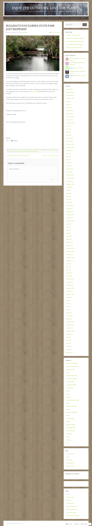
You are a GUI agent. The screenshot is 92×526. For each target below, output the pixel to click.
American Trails (70, 497)
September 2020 (70, 184)
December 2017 (70, 285)
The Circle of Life (78, 68)
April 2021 (68, 162)
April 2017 (68, 309)
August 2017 (69, 297)
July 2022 (68, 126)
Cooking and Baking (71, 385)
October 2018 (69, 254)
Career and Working (71, 378)
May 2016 (68, 343)
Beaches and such (70, 369)
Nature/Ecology (70, 418)
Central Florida (26, 149)
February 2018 (69, 279)
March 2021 (69, 166)
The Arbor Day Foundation (72, 515)
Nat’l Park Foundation (71, 506)
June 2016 (68, 340)
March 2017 (69, 313)
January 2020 (69, 208)
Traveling (68, 440)
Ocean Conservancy (71, 512)
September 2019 (70, 221)
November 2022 (70, 117)
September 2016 (70, 331)
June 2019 (68, 230)
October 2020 (69, 181)
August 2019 (69, 224)
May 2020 (68, 196)
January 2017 (69, 319)
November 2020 (70, 178)
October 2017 (69, 291)
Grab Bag (68, 397)
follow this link (33, 91)
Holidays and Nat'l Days (72, 412)
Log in (67, 457)
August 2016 (69, 334)
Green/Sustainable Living (72, 400)
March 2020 (69, 202)
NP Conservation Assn (71, 509)
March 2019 (69, 239)
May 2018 (68, 270)
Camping (50, 149)
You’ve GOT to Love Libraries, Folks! (50, 155)
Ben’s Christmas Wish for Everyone (75, 41)
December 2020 (70, 175)
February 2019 (69, 242)
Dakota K (72, 62)
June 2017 (68, 303)
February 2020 (69, 205)
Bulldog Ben (25, 32)
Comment (52, 179)
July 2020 (68, 190)
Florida (32, 149)
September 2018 (70, 257)
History (68, 409)
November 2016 (70, 325)
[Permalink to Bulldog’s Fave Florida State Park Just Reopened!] (32, 53)
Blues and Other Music (71, 375)
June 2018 (68, 267)
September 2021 (70, 147)
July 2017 (68, 300)
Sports (68, 437)
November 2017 (70, 288)
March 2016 (69, 349)
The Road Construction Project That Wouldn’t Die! (18, 155)
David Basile (72, 58)
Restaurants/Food (70, 427)
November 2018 (70, 251)
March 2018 (69, 276)
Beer (67, 372)
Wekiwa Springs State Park (32, 151)
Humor (68, 415)
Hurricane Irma (13, 151)
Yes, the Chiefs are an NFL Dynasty (74, 44)
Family (67, 391)
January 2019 (69, 245)
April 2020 (68, 199)
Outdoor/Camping (38, 149)
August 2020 (69, 187)
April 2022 (68, 135)
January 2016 (69, 352)
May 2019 (68, 233)
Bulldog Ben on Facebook (72, 474)
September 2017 (70, 294)
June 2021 (68, 156)
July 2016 (68, 337)
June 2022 (68, 129)
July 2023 (68, 101)
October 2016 (69, 328)
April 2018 (68, 273)
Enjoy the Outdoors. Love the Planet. (46, 8)
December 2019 (70, 211)
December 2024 (70, 92)
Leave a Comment (55, 32)
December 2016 (70, 322)
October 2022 (69, 120)
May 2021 (68, 159)
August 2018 (69, 260)
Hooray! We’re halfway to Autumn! (74, 38)
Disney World (69, 388)
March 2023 (69, 107)
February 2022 (69, 138)
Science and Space (70, 430)
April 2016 (68, 346)
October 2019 (69, 218)
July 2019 (68, 227)
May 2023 (68, 104)
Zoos (67, 443)
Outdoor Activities (21, 151)
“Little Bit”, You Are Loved (73, 35)
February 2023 (69, 110)
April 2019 (68, 236)
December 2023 (70, 98)
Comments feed (70, 463)
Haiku (67, 403)
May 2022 (68, 132)
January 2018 (69, 282)
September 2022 (70, 123)
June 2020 (68, 193)
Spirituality (69, 434)
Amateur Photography (18, 149)
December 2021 (70, 144)
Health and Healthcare (71, 406)
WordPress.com (70, 466)
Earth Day (68, 500)
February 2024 (69, 95)
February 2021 (69, 169)
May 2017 (68, 306)
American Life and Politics (72, 366)
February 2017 (69, 316)
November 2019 (70, 215)
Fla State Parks (70, 503)
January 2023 (69, 113)
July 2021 (68, 153)
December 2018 (70, 248)
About (67, 494)
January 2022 (69, 141)
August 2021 (69, 150)
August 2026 (69, 89)
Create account (70, 454)
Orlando (68, 421)
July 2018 (68, 264)
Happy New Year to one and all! (74, 47)
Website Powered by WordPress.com (15, 523)
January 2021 (69, 172)
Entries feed (69, 460)
